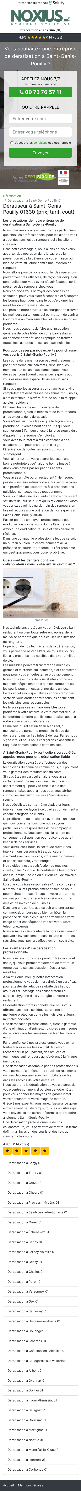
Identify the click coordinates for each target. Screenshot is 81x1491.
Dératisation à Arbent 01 (25, 1371)
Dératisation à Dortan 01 (25, 1390)
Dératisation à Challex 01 (25, 1272)
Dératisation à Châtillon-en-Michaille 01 (36, 1351)
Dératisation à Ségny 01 (24, 1242)
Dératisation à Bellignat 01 (26, 1410)
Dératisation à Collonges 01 (27, 1331)
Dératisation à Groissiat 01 (26, 1420)
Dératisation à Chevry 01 (25, 1192)
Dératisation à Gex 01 (23, 1301)
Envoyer (41, 152)
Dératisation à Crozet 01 (25, 1183)
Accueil (8, 1485)
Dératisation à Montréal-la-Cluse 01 (33, 1450)
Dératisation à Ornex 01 (24, 1222)
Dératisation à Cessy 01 (24, 1262)
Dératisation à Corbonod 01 (27, 1469)
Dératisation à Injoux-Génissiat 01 (32, 1400)
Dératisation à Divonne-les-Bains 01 (33, 1321)
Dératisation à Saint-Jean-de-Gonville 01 (37, 1212)
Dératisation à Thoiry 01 (24, 1173)
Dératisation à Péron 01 (24, 1282)
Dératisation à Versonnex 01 (28, 1291)
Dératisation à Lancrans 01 (26, 1341)
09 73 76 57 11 (42, 92)
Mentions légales (30, 1485)
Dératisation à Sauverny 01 (27, 1311)
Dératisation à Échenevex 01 (28, 1232)
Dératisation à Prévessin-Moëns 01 (33, 1202)
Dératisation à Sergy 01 (24, 1163)
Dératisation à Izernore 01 (26, 1460)
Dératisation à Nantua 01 (25, 1440)
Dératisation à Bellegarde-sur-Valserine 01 (38, 1361)
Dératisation (12, 196)
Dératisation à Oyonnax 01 (26, 1381)
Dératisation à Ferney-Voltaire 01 (31, 1252)
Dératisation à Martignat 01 (27, 1430)
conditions (40, 142)
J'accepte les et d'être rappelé (43, 142)
